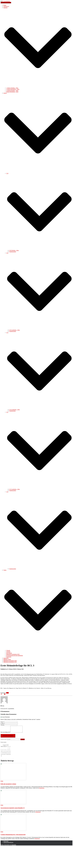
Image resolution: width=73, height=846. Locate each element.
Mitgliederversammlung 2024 (10, 660)
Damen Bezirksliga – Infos (12, 91)
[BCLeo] (4, 703)
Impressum (8, 656)
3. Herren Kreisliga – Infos (12, 90)
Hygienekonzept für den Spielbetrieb (14, 655)
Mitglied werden (7, 659)
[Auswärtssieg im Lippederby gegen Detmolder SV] (13, 803)
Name (2, 722)
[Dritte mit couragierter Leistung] (13, 779)
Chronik (8, 650)
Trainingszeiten (12, 251)
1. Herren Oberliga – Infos (12, 88)
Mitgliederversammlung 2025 (10, 662)
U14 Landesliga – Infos (14, 409)
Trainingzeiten (12, 410)
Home (4, 5)
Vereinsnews (6, 6)
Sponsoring (6, 658)
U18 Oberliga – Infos (14, 250)
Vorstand (8, 651)
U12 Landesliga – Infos (14, 489)
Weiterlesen (41, 788)
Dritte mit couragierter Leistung (8, 784)
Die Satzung (9, 653)
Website (2, 725)
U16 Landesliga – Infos (14, 330)
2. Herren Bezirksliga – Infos (12, 89)
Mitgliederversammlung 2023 (13, 654)
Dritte (7, 692)
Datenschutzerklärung (8, 842)
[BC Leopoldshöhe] (5, 1)
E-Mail (3, 723)
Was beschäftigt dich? (5, 732)
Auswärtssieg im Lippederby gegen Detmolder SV (13, 807)
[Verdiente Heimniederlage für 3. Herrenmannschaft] (13, 830)
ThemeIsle (13, 844)
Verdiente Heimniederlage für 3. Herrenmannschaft (13, 834)
